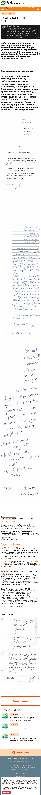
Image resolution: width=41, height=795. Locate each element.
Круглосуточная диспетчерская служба (20, 767)
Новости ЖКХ (11, 709)
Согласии (5, 789)
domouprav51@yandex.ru (20, 770)
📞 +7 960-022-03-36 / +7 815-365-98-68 (20, 8)
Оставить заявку (22, 752)
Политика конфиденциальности (20, 761)
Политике (34, 788)
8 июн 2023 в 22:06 (8, 546)
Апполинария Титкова (10, 544)
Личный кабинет (8, 14)
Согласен (6, 792)
